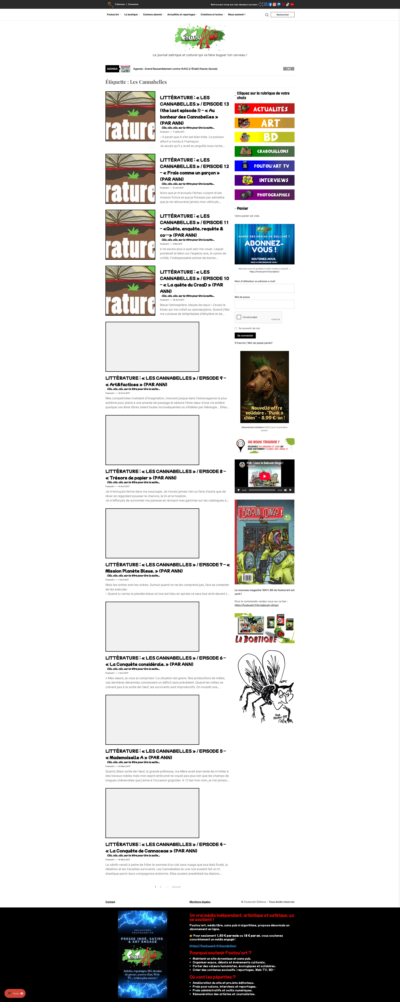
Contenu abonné (152, 14)
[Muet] (285, 490)
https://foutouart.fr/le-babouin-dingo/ (257, 605)
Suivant (176, 886)
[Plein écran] (290, 490)
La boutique (131, 14)
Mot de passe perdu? (260, 342)
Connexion (133, 4)
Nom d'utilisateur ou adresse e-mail (255, 281)
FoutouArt (164, 132)
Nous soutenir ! (236, 14)
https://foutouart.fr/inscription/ (264, 271)
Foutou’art (113, 14)
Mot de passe (242, 297)
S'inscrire (240, 342)
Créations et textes (212, 14)
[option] (202, 68)
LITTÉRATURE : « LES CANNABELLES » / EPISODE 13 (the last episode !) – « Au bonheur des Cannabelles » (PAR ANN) (194, 110)
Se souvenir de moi (249, 328)
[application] (265, 476)
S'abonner (120, 4)
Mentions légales (200, 901)
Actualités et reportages (181, 14)
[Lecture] (238, 490)
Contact (110, 901)
